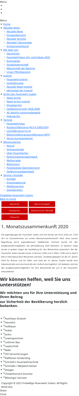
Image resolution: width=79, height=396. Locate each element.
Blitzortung (13, 164)
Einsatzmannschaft (17, 64)
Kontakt (11, 178)
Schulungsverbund (18, 46)
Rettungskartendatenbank (22, 156)
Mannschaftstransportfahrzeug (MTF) (28, 134)
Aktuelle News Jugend (19, 86)
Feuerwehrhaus (16, 123)
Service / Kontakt (13, 175)
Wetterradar (14, 160)
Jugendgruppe (15, 83)
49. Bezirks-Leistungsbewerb (23, 112)
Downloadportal (16, 182)
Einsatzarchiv (14, 105)
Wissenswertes (12, 142)
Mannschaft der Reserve (21, 68)
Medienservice (15, 186)
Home (6, 24)
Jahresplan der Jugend (20, 90)
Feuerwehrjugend (17, 79)
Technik (7, 120)
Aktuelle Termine (16, 38)
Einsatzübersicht (16, 35)
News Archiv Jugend (18, 101)
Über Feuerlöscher (17, 153)
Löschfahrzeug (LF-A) (19, 131)
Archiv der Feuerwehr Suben (19, 94)
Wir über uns (10, 49)
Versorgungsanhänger (20, 138)
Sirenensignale (15, 149)
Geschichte (13, 53)
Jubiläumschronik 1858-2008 (23, 108)
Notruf (10, 145)
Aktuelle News (11, 27)
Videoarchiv (13, 116)
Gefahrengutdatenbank (20, 171)
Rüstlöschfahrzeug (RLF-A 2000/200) (28, 127)
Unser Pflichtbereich (18, 72)
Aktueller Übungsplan (19, 42)
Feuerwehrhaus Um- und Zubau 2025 (28, 57)
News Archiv (14, 97)
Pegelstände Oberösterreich (23, 167)
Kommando (13, 61)
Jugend (7, 75)
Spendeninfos (15, 190)
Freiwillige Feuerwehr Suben (16, 195)
